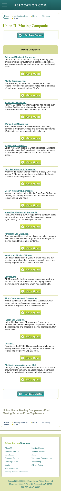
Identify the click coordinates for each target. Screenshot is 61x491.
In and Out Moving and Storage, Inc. (21, 212)
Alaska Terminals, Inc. (15, 81)
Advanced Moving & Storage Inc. (20, 57)
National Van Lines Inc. (15, 102)
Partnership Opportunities (42, 458)
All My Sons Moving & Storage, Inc (21, 298)
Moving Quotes (38, 448)
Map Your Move (11, 468)
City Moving (10, 277)
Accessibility (36, 462)
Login (7, 465)
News (34, 455)
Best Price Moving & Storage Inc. (20, 169)
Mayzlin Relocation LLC (16, 145)
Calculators (9, 455)
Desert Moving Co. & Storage (19, 191)
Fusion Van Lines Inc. (15, 320)
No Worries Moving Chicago (18, 255)
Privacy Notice (37, 465)
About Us (8, 448)
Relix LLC (9, 344)
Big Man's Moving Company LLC (20, 365)
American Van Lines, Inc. (16, 234)
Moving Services (21, 16)
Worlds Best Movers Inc (16, 124)
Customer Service (12, 458)
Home (6, 16)
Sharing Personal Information (16, 472)
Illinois (34, 16)
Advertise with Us (12, 451)
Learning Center (11, 462)
